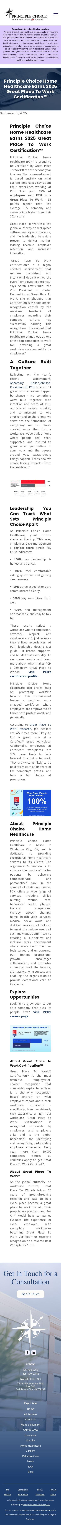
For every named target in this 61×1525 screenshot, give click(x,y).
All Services (30, 1414)
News (30, 1461)
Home (30, 1409)
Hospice (30, 1440)
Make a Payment (30, 1424)
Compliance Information (23, 1492)
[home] (25, 14)
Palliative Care (30, 1456)
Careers (30, 1451)
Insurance (30, 1435)
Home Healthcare (30, 1445)
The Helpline (7, 1492)
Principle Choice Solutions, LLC (36, 1504)
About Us (30, 1419)
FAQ (30, 1466)
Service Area (30, 1430)
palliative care (32, 60)
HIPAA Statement (40, 1492)
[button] (55, 14)
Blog (30, 1471)
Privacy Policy (53, 1492)
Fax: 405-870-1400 (30, 1379)
